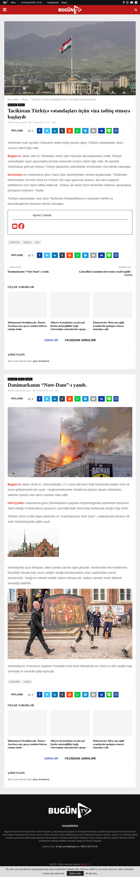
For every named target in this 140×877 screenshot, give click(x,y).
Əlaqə (64, 2)
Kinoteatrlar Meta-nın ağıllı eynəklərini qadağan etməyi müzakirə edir (108, 326)
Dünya (21, 105)
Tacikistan (14, 242)
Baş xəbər (13, 105)
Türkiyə (27, 242)
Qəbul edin (75, 873)
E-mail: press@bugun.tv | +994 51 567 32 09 (76, 846)
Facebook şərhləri (80, 340)
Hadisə (29, 379)
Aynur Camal (21, 122)
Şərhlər (51, 340)
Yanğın (27, 682)
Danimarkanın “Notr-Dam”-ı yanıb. (28, 271)
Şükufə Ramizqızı (23, 390)
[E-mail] (15, 227)
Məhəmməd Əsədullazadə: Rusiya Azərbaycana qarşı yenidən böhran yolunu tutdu (27, 326)
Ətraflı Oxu (91, 873)
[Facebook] (21, 227)
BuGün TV (85, 864)
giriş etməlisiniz (41, 361)
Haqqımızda (53, 2)
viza (37, 242)
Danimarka (14, 682)
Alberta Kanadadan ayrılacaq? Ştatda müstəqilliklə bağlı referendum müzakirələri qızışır (68, 326)
